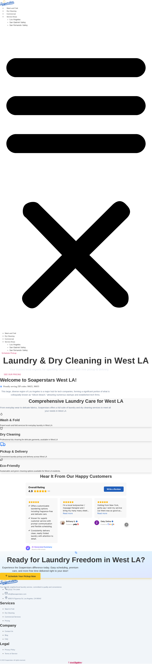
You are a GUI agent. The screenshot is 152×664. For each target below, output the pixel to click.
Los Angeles (15, 19)
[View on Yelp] (62, 522)
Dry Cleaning (11, 11)
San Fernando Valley (19, 25)
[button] (76, 179)
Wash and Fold (12, 8)
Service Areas (12, 17)
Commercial (11, 14)
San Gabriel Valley (18, 22)
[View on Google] (96, 522)
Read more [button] (68, 513)
